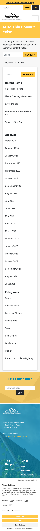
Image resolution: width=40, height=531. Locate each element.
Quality (8, 351)
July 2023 (9, 201)
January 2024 (11, 155)
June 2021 (10, 284)
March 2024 (10, 140)
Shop (27, 7)
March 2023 (10, 231)
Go (19, 393)
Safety (8, 298)
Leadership (10, 343)
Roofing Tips (11, 320)
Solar (7, 328)
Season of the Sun (13, 122)
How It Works (10, 470)
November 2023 (12, 171)
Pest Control (11, 335)
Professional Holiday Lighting (19, 358)
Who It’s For (9, 474)
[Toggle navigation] (35, 18)
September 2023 (13, 186)
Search (29, 55)
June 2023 (10, 208)
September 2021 (13, 268)
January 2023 (11, 246)
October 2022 (11, 253)
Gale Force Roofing (14, 89)
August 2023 (11, 193)
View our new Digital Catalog (20, 2)
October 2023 (11, 178)
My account (25, 471)
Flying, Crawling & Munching (18, 96)
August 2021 (11, 276)
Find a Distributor (27, 475)
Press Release (12, 305)
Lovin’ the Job (11, 104)
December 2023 (12, 163)
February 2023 (12, 238)
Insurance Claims (13, 313)
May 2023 (9, 216)
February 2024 (12, 148)
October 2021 (11, 261)
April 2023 (10, 223)
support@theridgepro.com (17, 436)
